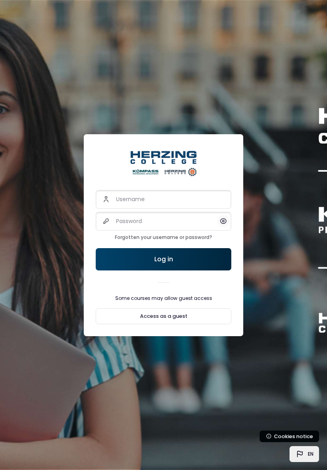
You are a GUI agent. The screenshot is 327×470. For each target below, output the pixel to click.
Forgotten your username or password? (163, 237)
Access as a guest (163, 316)
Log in (163, 259)
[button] (304, 454)
